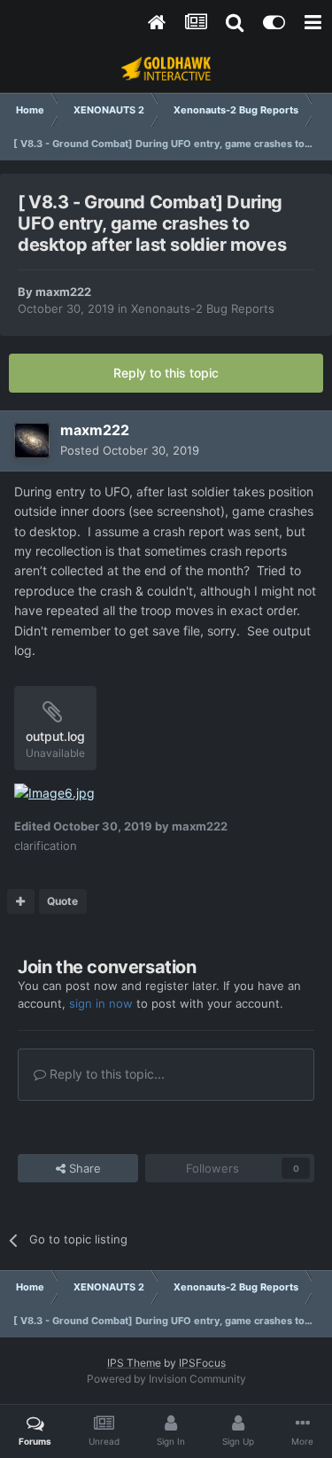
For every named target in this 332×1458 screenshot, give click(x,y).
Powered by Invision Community (166, 1378)
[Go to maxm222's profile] (32, 440)
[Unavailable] (54, 791)
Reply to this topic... (105, 1073)
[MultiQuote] (21, 901)
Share (83, 1168)
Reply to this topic (166, 372)
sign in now (101, 1003)
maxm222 (63, 292)
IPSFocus (202, 1362)
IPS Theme (134, 1362)
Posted (129, 450)
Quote (62, 901)
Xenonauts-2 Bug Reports (202, 308)
